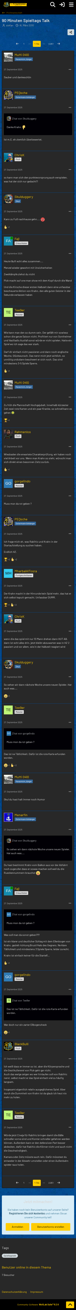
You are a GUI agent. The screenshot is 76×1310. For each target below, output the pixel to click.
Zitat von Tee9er (21, 1000)
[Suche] (52, 4)
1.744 (36, 43)
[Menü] (71, 4)
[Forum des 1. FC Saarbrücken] (15, 4)
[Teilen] (71, 32)
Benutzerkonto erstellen (50, 1226)
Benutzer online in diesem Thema (26, 1267)
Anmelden (17, 1226)
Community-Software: (38, 1304)
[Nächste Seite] (58, 44)
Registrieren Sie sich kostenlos (27, 1213)
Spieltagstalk (10, 1255)
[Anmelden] (62, 4)
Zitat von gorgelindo (23, 733)
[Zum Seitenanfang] (70, 1304)
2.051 (51, 43)
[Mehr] (70, 70)
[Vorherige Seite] (17, 44)
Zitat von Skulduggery (24, 118)
